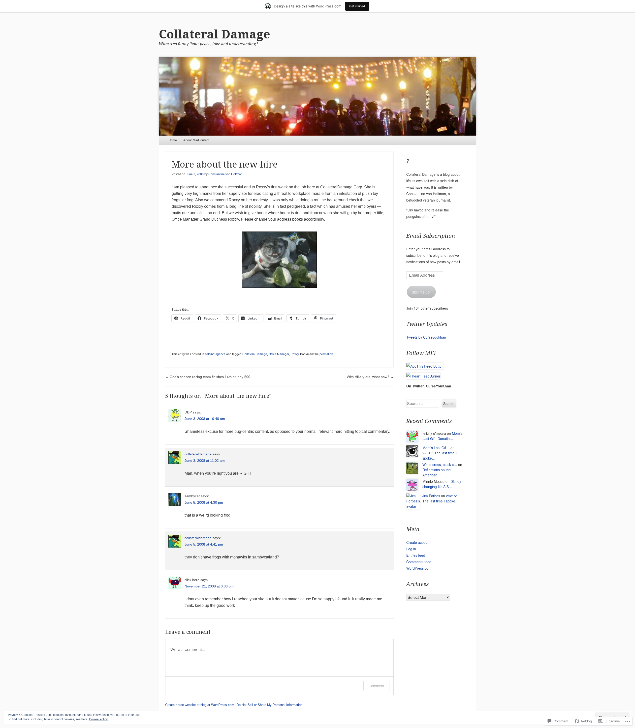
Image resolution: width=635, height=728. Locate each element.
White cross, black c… (439, 464)
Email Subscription (430, 236)
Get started (357, 6)
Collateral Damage (214, 34)
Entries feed (415, 555)
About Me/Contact (196, 140)
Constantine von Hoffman (225, 174)
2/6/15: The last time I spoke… (440, 498)
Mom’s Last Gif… (435, 447)
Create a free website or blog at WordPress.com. (200, 705)
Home (172, 140)
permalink (326, 354)
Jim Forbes (431, 495)
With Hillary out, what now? (370, 377)
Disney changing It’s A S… (441, 484)
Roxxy (294, 354)
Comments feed (418, 561)
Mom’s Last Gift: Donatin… (442, 436)
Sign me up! (421, 292)
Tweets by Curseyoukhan (426, 337)
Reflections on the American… (436, 472)
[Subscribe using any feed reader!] (425, 366)
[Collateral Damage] (317, 96)
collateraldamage (198, 454)
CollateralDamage (254, 354)
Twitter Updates (426, 324)
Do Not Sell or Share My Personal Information (269, 705)
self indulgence (215, 354)
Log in (411, 548)
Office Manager (279, 354)
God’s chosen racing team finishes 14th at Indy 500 (207, 377)
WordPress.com (418, 568)
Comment (376, 686)
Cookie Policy (98, 719)
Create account (418, 542)
